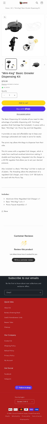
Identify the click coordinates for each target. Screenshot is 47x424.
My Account (8, 360)
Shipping (4, 84)
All (12, 8)
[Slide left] (2, 64)
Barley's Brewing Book (12, 313)
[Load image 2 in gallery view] (23, 64)
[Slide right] (44, 64)
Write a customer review (23, 260)
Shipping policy (24, 419)
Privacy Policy (9, 355)
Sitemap (7, 327)
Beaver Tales (8, 322)
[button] (4, 2)
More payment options (23, 114)
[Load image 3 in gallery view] (36, 64)
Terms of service (37, 416)
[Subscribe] (40, 292)
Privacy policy (26, 416)
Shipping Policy (10, 346)
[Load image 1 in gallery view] (11, 64)
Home (7, 8)
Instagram (7, 379)
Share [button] (6, 211)
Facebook (7, 374)
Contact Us (8, 341)
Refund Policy (9, 351)
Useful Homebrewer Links (13, 317)
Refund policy (16, 416)
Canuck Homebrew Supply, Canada (22, 413)
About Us (7, 308)
